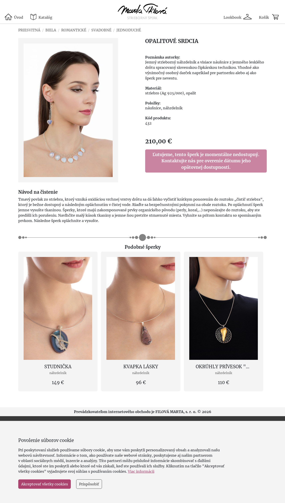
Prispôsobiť (89, 484)
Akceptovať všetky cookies (44, 484)
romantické (73, 30)
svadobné (101, 30)
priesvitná (29, 30)
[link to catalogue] (142, 12)
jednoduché (128, 30)
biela (50, 30)
